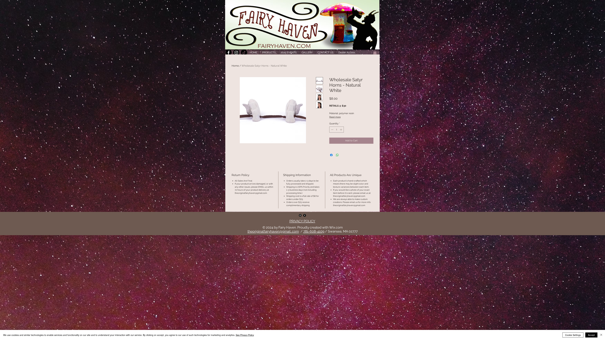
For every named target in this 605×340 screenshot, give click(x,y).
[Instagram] (236, 52)
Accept (591, 335)
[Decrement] (332, 130)
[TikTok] (244, 52)
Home (235, 65)
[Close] (601, 334)
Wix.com (336, 227)
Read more (335, 117)
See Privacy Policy (245, 335)
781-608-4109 (313, 231)
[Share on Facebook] (331, 155)
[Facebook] (228, 52)
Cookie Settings (573, 335)
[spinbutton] (336, 130)
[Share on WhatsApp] (337, 155)
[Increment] (341, 130)
